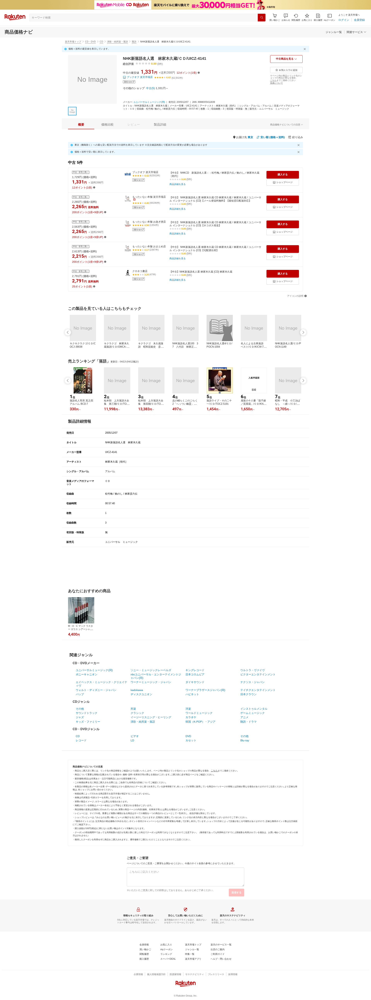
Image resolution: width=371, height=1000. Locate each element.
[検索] (261, 17)
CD (101, 41)
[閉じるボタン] (305, 49)
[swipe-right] (303, 332)
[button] (286, 17)
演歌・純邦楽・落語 (117, 41)
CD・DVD (90, 41)
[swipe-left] (68, 332)
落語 (134, 41)
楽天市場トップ (73, 41)
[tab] (81, 124)
